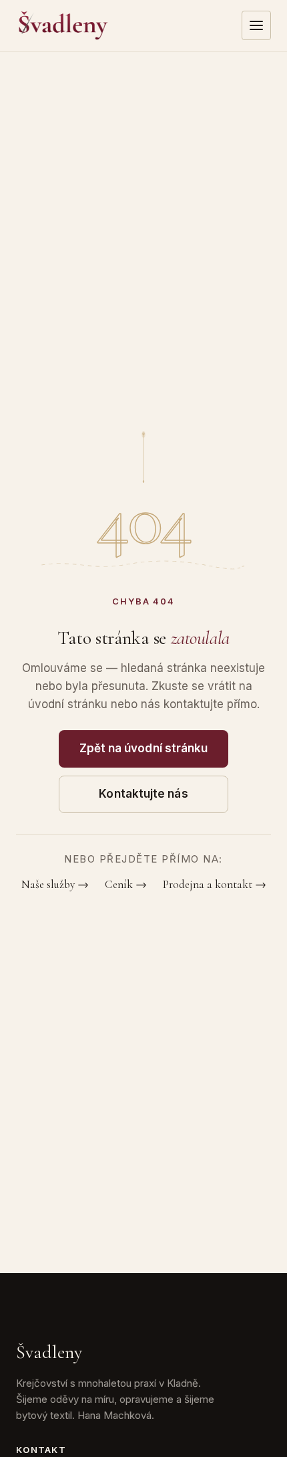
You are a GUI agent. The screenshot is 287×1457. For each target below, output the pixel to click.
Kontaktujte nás (143, 793)
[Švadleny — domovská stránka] (63, 25)
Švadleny (49, 1352)
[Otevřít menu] (256, 25)
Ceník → (126, 884)
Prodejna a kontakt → (214, 884)
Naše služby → (55, 884)
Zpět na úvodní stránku (143, 748)
